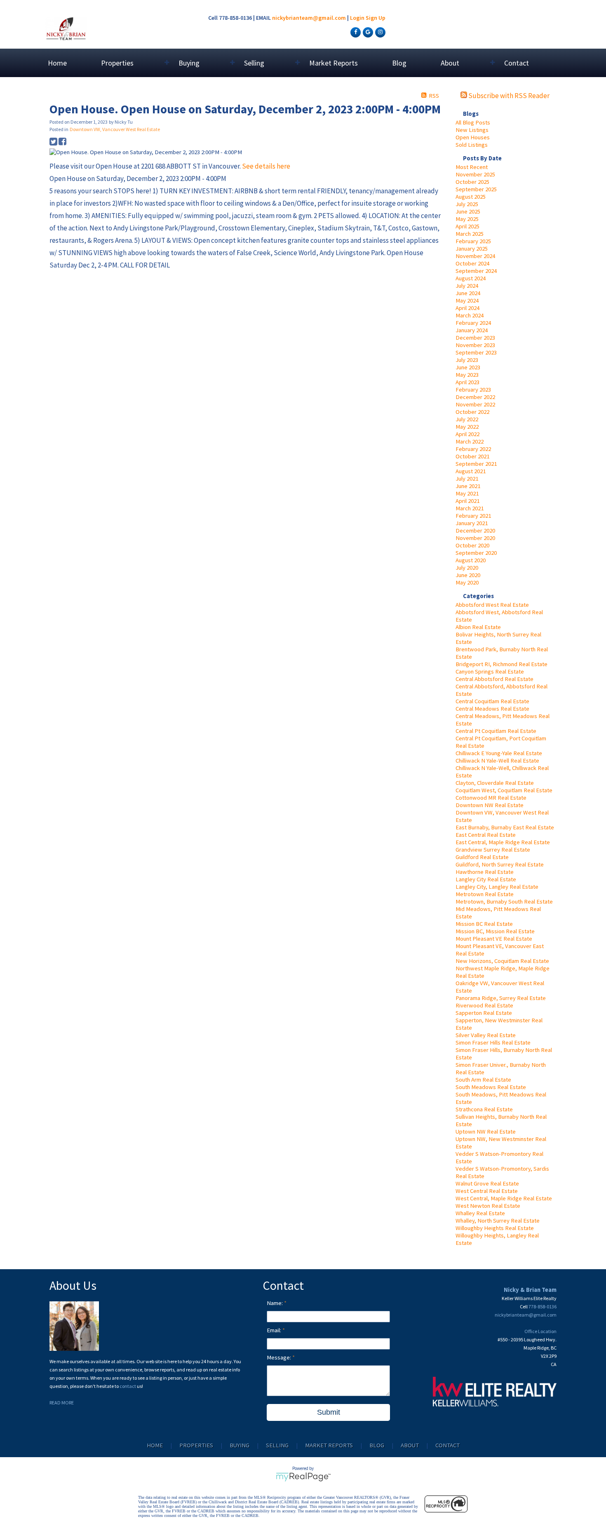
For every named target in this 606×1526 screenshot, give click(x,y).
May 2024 (467, 300)
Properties (196, 1445)
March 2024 (470, 315)
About (410, 1445)
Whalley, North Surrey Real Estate (498, 1220)
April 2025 (467, 226)
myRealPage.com (303, 1477)
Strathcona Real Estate (484, 1109)
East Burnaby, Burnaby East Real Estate (505, 827)
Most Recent (472, 167)
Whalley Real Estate (480, 1213)
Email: (274, 1330)
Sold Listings (472, 144)
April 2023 (467, 382)
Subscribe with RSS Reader (508, 95)
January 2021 (472, 523)
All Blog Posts (473, 122)
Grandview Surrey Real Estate (493, 849)
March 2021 (470, 508)
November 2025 (475, 174)
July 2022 (467, 419)
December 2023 (475, 337)
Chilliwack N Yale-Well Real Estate (497, 760)
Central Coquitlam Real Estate (492, 701)
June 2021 (468, 486)
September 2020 (476, 552)
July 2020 (467, 567)
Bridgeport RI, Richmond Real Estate (501, 664)
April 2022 (467, 434)
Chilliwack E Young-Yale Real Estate (499, 753)
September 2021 (476, 463)
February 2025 (473, 241)
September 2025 (476, 189)
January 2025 (472, 248)
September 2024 (476, 271)
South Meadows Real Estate (491, 1087)
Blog (399, 63)
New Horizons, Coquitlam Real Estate (502, 961)
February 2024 (473, 322)
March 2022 (470, 441)
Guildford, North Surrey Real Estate (500, 864)
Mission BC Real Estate (484, 923)
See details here (266, 166)
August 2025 (471, 196)
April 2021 (467, 501)
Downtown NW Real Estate (490, 805)
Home (57, 63)
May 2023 (467, 374)
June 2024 (468, 293)
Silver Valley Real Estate (486, 1035)
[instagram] (379, 31)
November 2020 (475, 538)
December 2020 (475, 530)
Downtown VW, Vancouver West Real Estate (115, 129)
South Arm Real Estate (483, 1079)
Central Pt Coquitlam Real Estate (496, 731)
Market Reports (333, 63)
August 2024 (471, 278)
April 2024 (467, 308)
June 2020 (468, 575)
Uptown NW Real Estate (486, 1131)
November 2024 (475, 256)
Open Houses (473, 137)
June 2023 (468, 367)
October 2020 (472, 545)
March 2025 (470, 233)
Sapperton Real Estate (484, 1013)
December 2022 (475, 397)
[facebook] (354, 31)
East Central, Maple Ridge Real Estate (503, 842)
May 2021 (467, 493)
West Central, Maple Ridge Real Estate (504, 1198)
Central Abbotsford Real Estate (494, 679)
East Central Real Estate (486, 834)
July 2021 (467, 478)
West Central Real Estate (487, 1191)
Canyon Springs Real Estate (490, 671)
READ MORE (61, 1402)
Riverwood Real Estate (484, 1005)
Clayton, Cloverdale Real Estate (495, 782)
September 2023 (476, 352)
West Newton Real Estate (488, 1205)
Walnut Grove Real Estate (487, 1183)
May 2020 (467, 582)
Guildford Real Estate (482, 857)
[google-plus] (367, 31)
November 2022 (475, 404)
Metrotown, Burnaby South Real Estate (504, 901)
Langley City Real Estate (486, 879)
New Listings (472, 130)
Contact (516, 63)
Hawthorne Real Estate (485, 872)
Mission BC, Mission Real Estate (495, 931)
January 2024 (472, 330)
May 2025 (467, 219)
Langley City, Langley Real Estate (497, 886)
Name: (275, 1303)
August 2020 (471, 560)
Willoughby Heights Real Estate (495, 1228)
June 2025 (468, 211)
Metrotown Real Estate (485, 894)
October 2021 (472, 456)
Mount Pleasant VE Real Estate (494, 938)
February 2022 (473, 449)
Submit (328, 1412)
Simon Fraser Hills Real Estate (493, 1042)
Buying (239, 1445)
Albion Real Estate (478, 627)
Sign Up (375, 17)
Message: (279, 1357)
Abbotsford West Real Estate (492, 604)
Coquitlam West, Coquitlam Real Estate (504, 790)
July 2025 (467, 204)
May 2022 (467, 426)
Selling (277, 1445)
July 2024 (467, 285)
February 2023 (473, 389)
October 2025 (472, 181)
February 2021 (473, 515)
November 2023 (475, 345)
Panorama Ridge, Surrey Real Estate (501, 998)
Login (357, 17)
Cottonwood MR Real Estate (491, 797)
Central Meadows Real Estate (492, 708)
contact (128, 1386)
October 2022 (472, 412)
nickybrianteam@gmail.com (309, 17)
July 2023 (467, 360)
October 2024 (472, 263)
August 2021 (471, 471)
